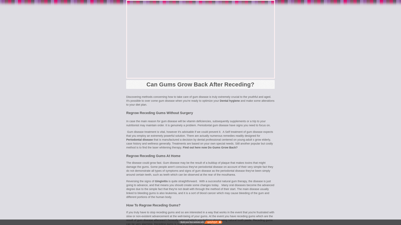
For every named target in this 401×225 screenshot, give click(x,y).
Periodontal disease (139, 139)
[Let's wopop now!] (213, 222)
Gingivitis (161, 181)
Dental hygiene (230, 100)
